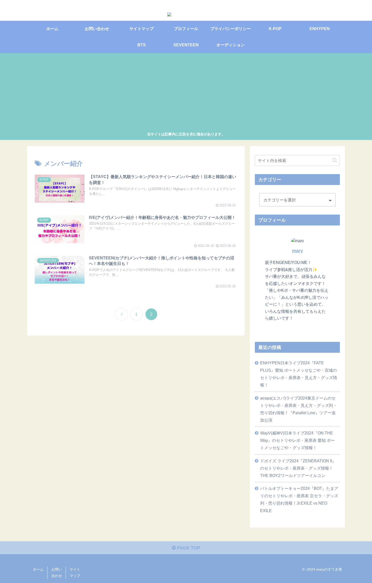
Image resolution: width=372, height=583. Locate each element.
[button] (334, 160)
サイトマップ (75, 572)
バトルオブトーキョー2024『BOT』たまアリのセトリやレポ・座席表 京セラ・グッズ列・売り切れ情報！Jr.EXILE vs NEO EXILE (299, 499)
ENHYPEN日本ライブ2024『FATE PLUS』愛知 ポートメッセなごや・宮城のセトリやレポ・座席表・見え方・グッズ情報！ (298, 374)
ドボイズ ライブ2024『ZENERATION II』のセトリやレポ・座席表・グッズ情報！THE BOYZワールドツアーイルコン (298, 468)
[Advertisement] (186, 93)
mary (297, 250)
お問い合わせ (56, 572)
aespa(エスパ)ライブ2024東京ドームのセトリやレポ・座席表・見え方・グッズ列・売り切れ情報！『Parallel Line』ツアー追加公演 (298, 409)
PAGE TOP (188, 547)
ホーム (38, 569)
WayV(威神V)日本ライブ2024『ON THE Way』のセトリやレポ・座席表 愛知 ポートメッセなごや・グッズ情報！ (297, 440)
